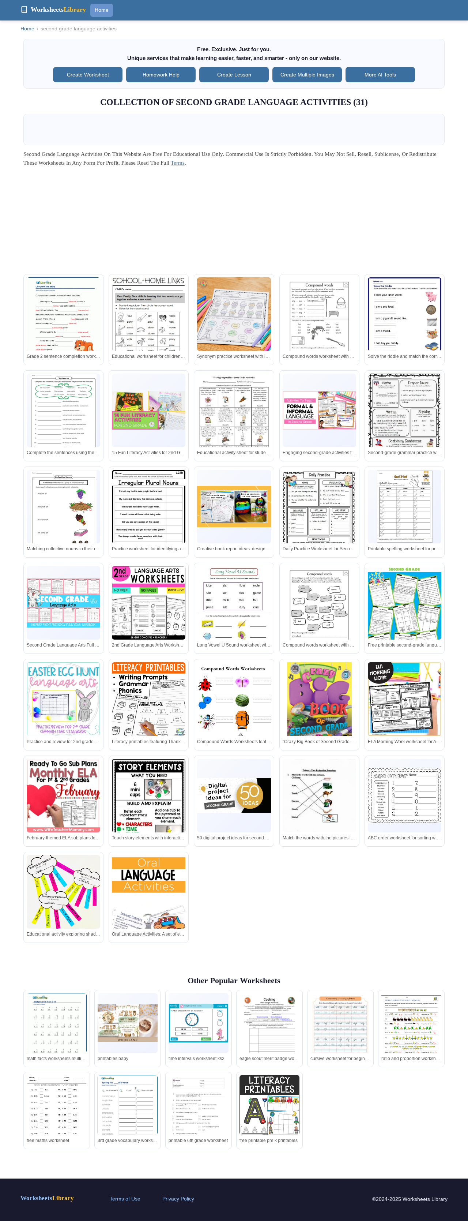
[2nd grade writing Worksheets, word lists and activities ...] (319, 325)
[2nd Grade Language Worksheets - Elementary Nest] (148, 519)
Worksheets (47, 1198)
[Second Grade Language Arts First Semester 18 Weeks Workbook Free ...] (404, 627)
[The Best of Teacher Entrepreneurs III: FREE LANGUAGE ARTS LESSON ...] (404, 699)
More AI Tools (380, 75)
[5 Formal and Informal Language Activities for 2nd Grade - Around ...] (319, 410)
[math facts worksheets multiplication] (57, 1032)
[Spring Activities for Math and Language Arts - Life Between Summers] (63, 892)
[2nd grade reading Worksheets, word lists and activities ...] (319, 614)
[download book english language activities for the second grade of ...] (319, 811)
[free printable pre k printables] (269, 1105)
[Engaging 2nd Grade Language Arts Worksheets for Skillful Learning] (234, 613)
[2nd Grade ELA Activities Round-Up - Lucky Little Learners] (234, 314)
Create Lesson (234, 75)
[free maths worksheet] (57, 1114)
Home (102, 10)
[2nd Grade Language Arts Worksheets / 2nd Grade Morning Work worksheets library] (148, 603)
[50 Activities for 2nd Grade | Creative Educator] (234, 795)
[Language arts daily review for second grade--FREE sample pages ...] (404, 422)
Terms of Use (125, 1199)
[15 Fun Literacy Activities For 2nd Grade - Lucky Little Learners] (148, 410)
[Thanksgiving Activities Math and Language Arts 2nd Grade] (148, 699)
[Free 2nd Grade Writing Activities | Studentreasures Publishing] (404, 506)
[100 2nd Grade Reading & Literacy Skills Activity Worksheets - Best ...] (148, 324)
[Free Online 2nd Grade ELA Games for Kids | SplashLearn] (404, 324)
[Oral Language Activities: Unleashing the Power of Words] (148, 910)
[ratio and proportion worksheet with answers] (411, 1032)
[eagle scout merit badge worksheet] (269, 1033)
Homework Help (161, 75)
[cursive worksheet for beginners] (340, 1035)
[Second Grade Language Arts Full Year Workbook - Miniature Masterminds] (63, 603)
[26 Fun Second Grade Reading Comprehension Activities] (234, 506)
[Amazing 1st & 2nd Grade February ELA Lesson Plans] (63, 795)
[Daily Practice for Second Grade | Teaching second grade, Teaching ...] (319, 518)
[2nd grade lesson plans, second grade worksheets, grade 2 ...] (234, 711)
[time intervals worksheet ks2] (199, 1023)
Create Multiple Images (307, 75)
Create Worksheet (88, 75)
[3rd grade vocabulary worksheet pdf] (128, 1114)
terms (178, 163)
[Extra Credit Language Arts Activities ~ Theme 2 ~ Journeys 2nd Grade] (234, 421)
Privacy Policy (178, 1199)
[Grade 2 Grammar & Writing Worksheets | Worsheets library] (63, 324)
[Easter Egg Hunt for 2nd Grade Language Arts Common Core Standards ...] (63, 699)
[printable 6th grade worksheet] (199, 1117)
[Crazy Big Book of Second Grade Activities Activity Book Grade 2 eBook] (319, 704)
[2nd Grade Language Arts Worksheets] (64, 416)
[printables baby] (128, 1023)
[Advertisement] (234, 223)
